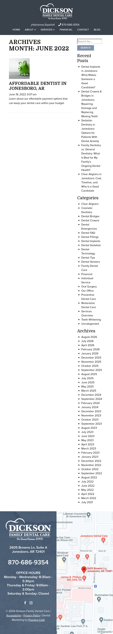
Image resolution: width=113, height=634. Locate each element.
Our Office (87, 291)
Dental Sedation (91, 245)
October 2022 (90, 469)
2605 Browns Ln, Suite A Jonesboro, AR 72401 (28, 549)
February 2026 (90, 349)
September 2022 (91, 473)
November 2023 (91, 415)
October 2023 (89, 419)
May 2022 (87, 490)
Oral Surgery (89, 286)
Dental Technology (88, 251)
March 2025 (88, 391)
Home (16, 29)
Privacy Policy (31, 615)
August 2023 (89, 428)
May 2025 (87, 386)
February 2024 (90, 403)
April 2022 (87, 494)
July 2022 (87, 481)
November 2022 (91, 465)
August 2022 (89, 477)
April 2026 (87, 345)
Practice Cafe (36, 620)
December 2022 (91, 461)
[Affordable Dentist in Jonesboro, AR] (19, 69)
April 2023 (87, 444)
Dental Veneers (90, 262)
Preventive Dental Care (88, 297)
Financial (66, 29)
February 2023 (90, 453)
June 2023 (87, 436)
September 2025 (91, 370)
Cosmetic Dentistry (87, 210)
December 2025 (91, 357)
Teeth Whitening (91, 319)
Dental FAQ (88, 233)
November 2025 (91, 362)
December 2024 (91, 395)
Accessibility (13, 615)
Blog (97, 29)
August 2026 (89, 337)
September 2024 (91, 399)
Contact (83, 29)
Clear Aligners (90, 204)
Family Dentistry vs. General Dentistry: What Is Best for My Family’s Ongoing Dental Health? (91, 157)
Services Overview (87, 313)
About (29, 29)
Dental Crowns (90, 220)
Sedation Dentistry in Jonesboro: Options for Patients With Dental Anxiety (90, 130)
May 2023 (87, 440)
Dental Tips (88, 258)
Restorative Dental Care (88, 305)
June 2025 (88, 382)
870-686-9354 (70, 25)
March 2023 (88, 448)
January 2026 (89, 353)
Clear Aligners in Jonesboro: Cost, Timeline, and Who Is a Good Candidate (91, 182)
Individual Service (87, 280)
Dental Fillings (90, 237)
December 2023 (91, 411)
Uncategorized (90, 324)
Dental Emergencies (89, 226)
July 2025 (87, 378)
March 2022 (88, 498)
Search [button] (86, 47)
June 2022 (88, 486)
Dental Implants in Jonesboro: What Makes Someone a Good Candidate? (90, 77)
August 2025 (89, 374)
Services (46, 29)
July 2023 (87, 432)
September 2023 (91, 424)
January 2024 (89, 407)
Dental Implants (90, 241)
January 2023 (89, 457)
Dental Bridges (90, 216)
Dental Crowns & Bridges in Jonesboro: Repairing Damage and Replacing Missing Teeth (91, 103)
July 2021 (87, 502)
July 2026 (87, 341)
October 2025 (90, 366)
